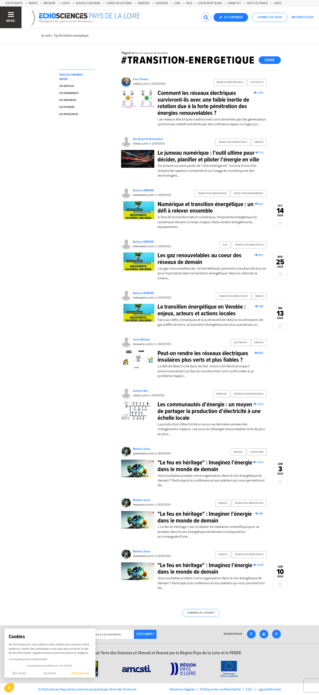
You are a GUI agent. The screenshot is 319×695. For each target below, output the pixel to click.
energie (258, 142)
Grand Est (234, 3)
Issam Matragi (141, 340)
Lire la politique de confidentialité (28, 659)
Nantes (33, 3)
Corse (277, 3)
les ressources (68, 114)
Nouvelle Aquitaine (88, 3)
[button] (9, 687)
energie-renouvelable (230, 82)
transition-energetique (232, 142)
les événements (69, 93)
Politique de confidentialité (220, 689)
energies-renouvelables (248, 394)
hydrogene (256, 452)
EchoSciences (14, 3)
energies (221, 394)
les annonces (67, 100)
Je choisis (50, 673)
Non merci (19, 673)
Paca (189, 3)
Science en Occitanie (119, 3)
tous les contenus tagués (71, 77)
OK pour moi (80, 673)
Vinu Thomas (140, 79)
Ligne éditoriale (269, 689)
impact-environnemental (248, 193)
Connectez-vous (270, 17)
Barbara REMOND (143, 190)
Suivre (270, 60)
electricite (256, 82)
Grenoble (144, 3)
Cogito (65, 3)
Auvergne (162, 3)
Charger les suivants (201, 613)
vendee (259, 296)
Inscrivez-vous (302, 17)
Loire (177, 3)
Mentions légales (182, 689)
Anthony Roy (140, 391)
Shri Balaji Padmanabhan (148, 139)
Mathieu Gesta (141, 449)
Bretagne (49, 3)
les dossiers (66, 107)
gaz (225, 244)
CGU (249, 689)
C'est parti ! (145, 634)
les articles (66, 86)
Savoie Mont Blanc (210, 3)
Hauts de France (257, 3)
